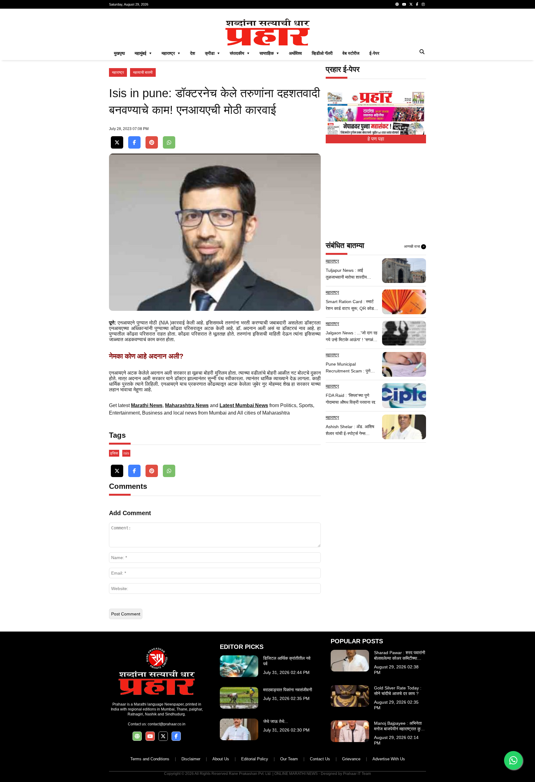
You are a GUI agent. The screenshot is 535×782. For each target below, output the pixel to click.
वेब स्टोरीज (350, 53)
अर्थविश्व (295, 53)
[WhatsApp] (169, 142)
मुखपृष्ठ (119, 53)
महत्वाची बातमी (143, 72)
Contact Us (320, 759)
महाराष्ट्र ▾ (171, 53)
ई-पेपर (374, 53)
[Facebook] (417, 4)
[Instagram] (423, 4)
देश (192, 53)
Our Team (289, 759)
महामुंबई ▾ (143, 53)
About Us (220, 759)
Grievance (351, 759)
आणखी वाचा (414, 246)
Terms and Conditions (149, 759)
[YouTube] (404, 4)
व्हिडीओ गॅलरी (322, 53)
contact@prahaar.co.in (166, 724)
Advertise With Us (388, 759)
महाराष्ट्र (118, 72)
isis (126, 453)
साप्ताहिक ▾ (269, 53)
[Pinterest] (152, 142)
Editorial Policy (254, 759)
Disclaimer (190, 759)
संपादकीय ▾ (240, 53)
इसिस (114, 453)
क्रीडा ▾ (212, 53)
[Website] (397, 4)
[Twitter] (411, 4)
